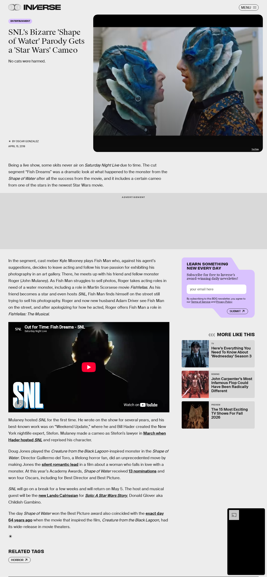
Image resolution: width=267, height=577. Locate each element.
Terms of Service (200, 301)
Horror (17, 560)
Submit (235, 311)
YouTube (255, 149)
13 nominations (142, 471)
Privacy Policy (224, 301)
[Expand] (232, 512)
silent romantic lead (60, 464)
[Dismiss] (260, 512)
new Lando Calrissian (58, 495)
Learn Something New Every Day (207, 265)
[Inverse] (42, 7)
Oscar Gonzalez (27, 141)
